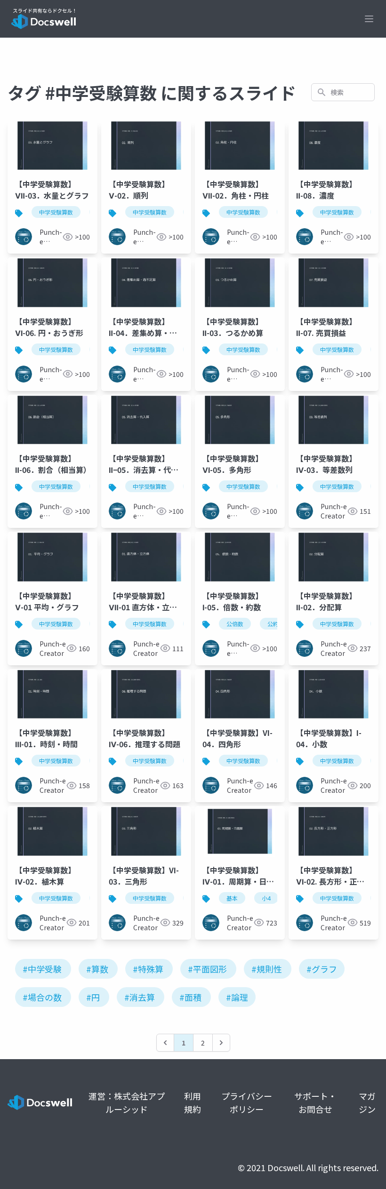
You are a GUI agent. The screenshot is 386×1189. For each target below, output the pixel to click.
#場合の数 (42, 997)
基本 (232, 898)
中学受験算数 (56, 212)
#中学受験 (42, 969)
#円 (93, 997)
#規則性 (266, 969)
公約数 (275, 624)
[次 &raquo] (221, 1043)
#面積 (190, 997)
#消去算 (139, 997)
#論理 (237, 997)
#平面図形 (207, 969)
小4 (266, 898)
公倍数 (234, 624)
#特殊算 (148, 969)
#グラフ (321, 969)
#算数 (97, 969)
